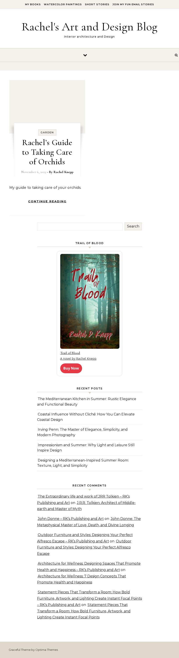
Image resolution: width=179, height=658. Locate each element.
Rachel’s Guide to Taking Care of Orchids (47, 152)
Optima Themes (46, 649)
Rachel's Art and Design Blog (89, 26)
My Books (33, 4)
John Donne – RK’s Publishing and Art (71, 519)
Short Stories (97, 4)
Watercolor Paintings (63, 4)
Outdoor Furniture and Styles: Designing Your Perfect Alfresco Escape (84, 547)
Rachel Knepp (63, 172)
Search (133, 226)
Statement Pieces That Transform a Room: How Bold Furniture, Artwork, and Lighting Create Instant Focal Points (84, 611)
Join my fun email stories (133, 4)
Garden (47, 132)
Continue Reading (47, 201)
